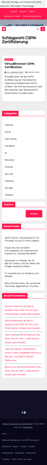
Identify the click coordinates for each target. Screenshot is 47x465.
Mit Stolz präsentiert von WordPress (17, 424)
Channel (9, 125)
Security (8, 59)
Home (4, 434)
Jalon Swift (10, 334)
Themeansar (27, 427)
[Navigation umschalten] (42, 29)
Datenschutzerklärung (32, 16)
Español (23, 11)
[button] (38, 29)
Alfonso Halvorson (14, 306)
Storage (9, 188)
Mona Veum (11, 367)
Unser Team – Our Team (22, 459)
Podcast (9, 167)
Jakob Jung (33, 72)
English (32, 11)
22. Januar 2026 (15, 72)
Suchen (8, 204)
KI (6, 153)
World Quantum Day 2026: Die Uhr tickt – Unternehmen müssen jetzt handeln (22, 310)
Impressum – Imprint (12, 16)
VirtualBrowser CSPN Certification (19, 65)
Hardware (10, 146)
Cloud (8, 132)
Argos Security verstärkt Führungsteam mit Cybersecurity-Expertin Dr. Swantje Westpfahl (22, 250)
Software (9, 181)
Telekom (9, 195)
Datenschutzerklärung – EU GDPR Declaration (20, 440)
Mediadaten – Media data (25, 453)
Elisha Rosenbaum (14, 320)
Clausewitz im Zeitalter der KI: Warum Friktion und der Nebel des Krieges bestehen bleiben (22, 263)
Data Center (11, 139)
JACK (7, 349)
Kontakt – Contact (27, 446)
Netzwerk (10, 160)
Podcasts (6, 459)
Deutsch (13, 11)
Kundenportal (7, 453)
